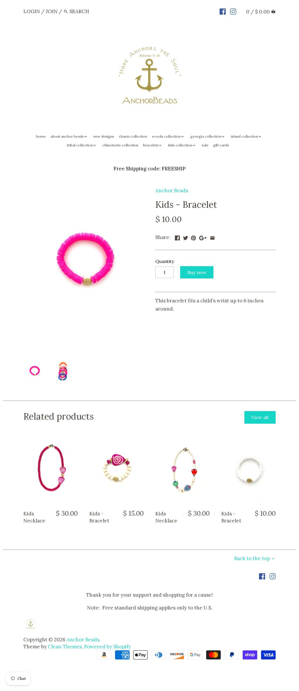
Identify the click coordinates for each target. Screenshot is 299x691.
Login (31, 11)
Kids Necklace (34, 517)
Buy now (196, 272)
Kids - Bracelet (99, 517)
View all (259, 417)
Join (52, 11)
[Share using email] (212, 236)
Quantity (164, 261)
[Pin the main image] (193, 236)
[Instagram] (233, 11)
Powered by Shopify (107, 646)
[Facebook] (223, 11)
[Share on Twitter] (185, 236)
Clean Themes (65, 646)
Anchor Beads (171, 190)
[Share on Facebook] (177, 236)
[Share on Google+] (203, 236)
